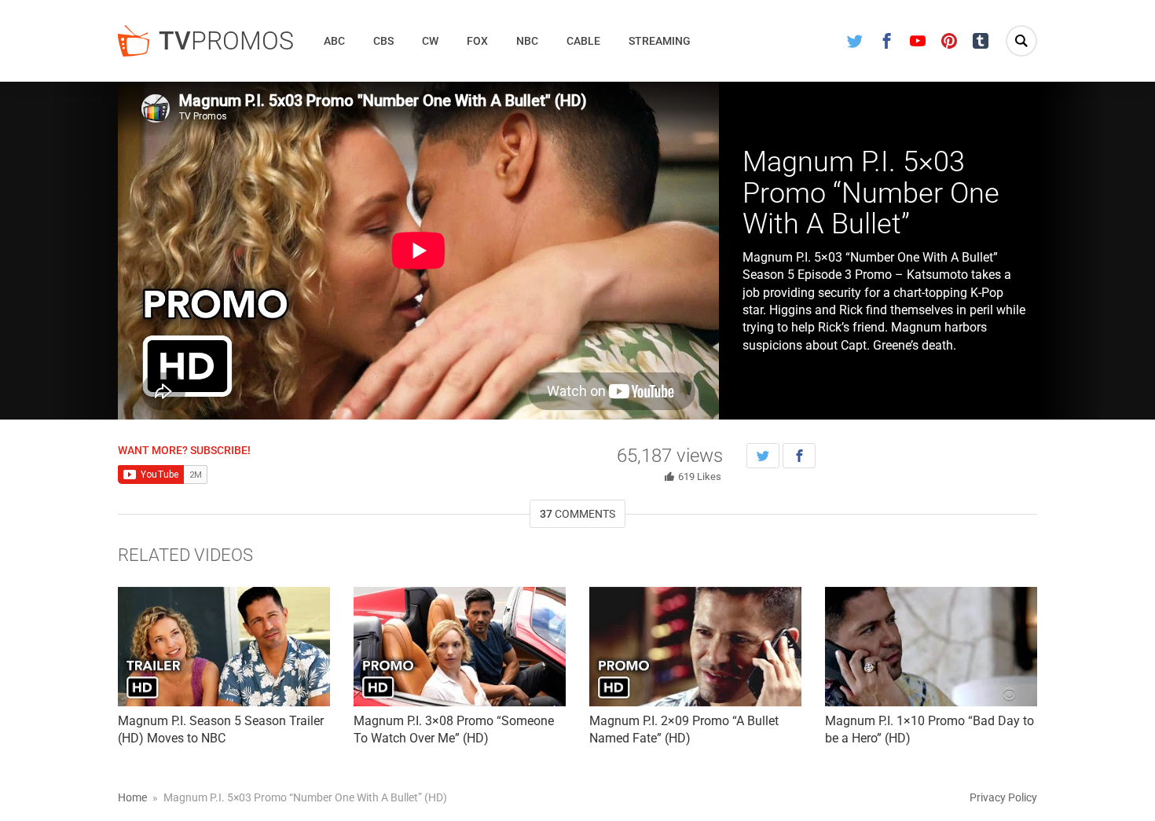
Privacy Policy (1003, 797)
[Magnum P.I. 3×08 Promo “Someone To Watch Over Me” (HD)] (460, 646)
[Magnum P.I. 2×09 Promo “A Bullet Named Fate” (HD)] (695, 646)
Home (132, 797)
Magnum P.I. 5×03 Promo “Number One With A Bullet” (870, 192)
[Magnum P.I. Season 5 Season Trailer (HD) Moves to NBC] (224, 646)
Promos (226, 41)
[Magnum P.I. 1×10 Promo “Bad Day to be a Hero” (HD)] (931, 646)
